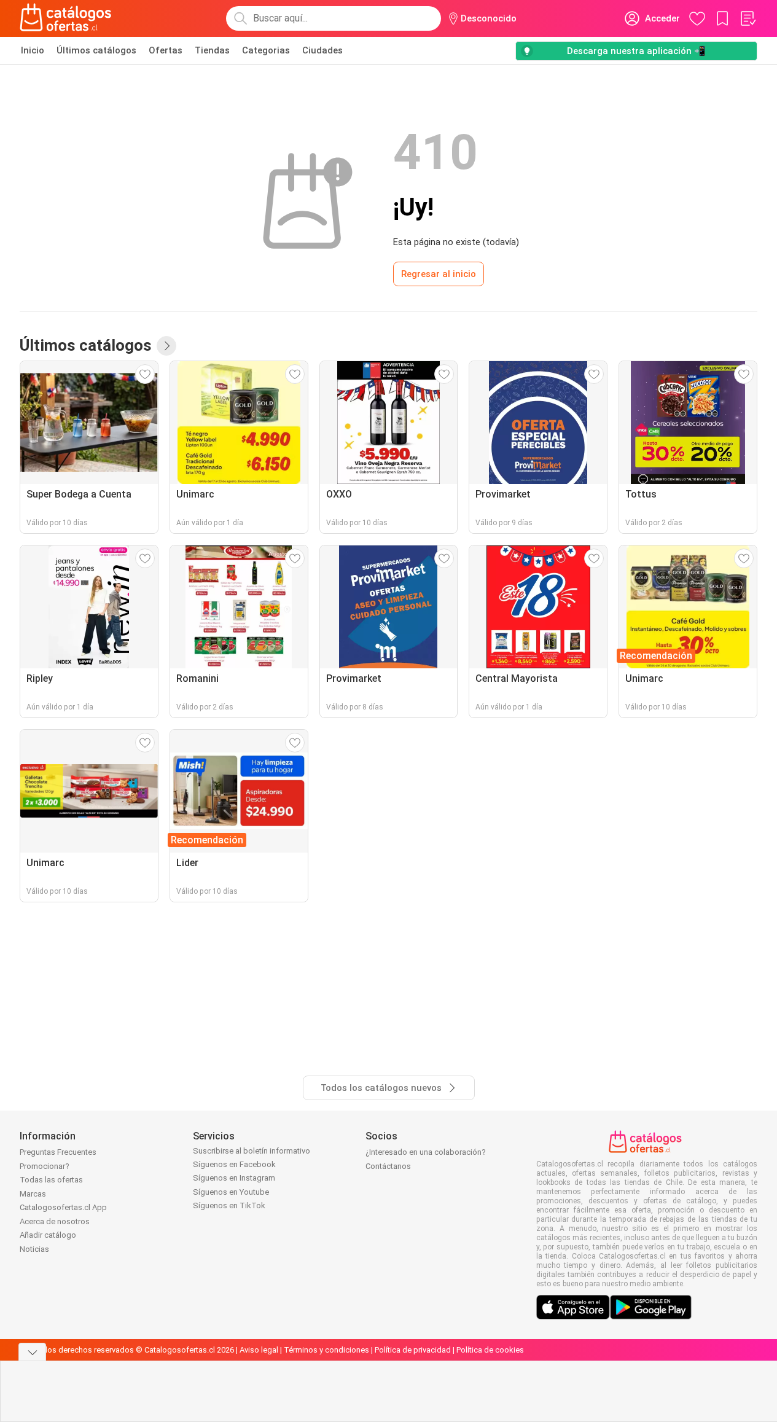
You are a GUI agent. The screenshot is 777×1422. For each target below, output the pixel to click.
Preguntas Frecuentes (58, 1152)
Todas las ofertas (51, 1179)
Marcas (33, 1193)
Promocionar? (44, 1166)
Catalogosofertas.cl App (63, 1207)
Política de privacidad (413, 1349)
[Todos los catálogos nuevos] (166, 346)
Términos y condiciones (326, 1349)
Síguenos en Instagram (234, 1177)
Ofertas (165, 50)
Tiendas (212, 50)
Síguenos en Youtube (231, 1192)
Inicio (32, 50)
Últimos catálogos (96, 50)
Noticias (34, 1249)
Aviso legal (259, 1349)
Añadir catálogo (48, 1235)
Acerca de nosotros (55, 1221)
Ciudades (322, 50)
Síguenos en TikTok (229, 1205)
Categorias (266, 50)
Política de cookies (490, 1349)
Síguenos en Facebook (234, 1164)
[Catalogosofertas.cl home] (67, 18)
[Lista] (747, 18)
